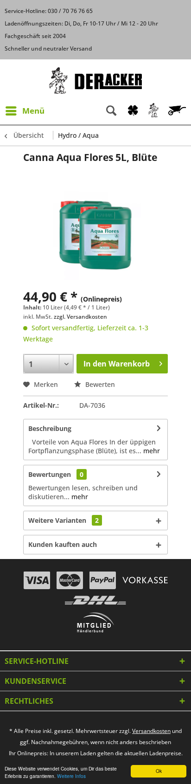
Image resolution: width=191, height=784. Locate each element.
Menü (33, 110)
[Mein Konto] (154, 111)
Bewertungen (49, 474)
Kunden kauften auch (62, 544)
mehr (150, 450)
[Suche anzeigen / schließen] (111, 111)
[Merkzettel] (133, 111)
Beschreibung (49, 428)
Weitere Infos (71, 775)
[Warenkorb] (178, 111)
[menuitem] (24, 111)
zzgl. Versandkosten (80, 317)
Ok (159, 770)
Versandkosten (151, 731)
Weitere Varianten (63, 520)
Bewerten (99, 384)
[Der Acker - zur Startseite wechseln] (95, 80)
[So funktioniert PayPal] (102, 580)
